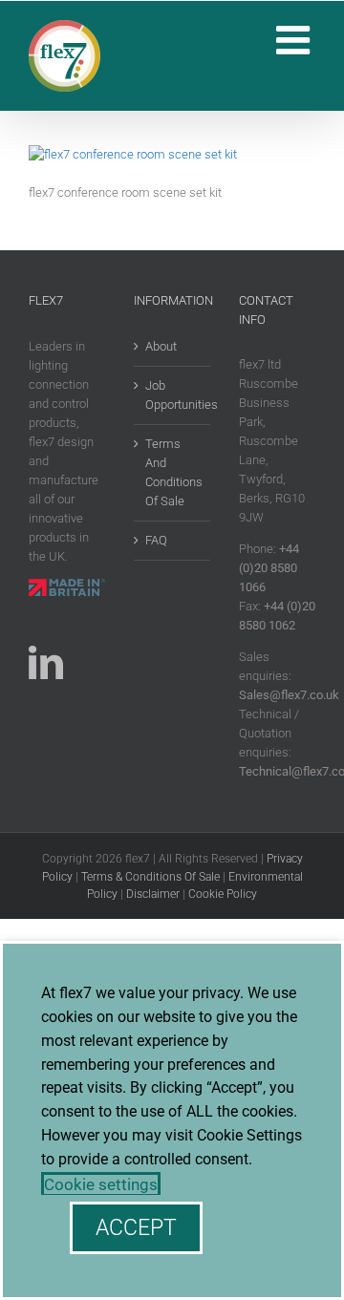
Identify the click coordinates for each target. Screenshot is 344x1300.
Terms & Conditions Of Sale (150, 877)
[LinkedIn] (46, 663)
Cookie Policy (222, 894)
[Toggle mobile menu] (295, 39)
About (161, 346)
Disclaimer (153, 894)
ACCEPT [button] (136, 1228)
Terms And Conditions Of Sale (173, 472)
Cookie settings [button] (101, 1184)
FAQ (156, 540)
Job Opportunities (173, 395)
